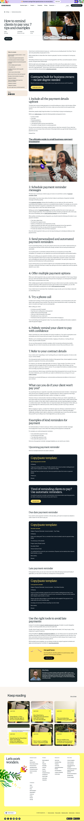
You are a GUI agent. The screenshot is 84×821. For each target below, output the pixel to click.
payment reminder (36, 202)
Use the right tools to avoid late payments (16, 87)
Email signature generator (72, 768)
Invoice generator (70, 764)
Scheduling (44, 765)
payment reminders (44, 210)
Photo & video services (34, 764)
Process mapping (70, 777)
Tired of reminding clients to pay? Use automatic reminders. (15, 81)
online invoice (38, 114)
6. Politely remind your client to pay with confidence (15, 70)
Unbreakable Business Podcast (59, 768)
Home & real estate (33, 771)
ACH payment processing (58, 286)
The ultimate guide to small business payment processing (50, 140)
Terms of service (51, 812)
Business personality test (71, 773)
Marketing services (33, 767)
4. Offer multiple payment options (14, 65)
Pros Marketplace (58, 770)
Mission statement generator (70, 771)
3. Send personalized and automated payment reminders (17, 62)
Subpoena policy (64, 812)
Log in (67, 5)
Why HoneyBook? (45, 760)
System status (72, 812)
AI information (57, 774)
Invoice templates (70, 762)
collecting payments (51, 69)
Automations (44, 778)
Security (31, 799)
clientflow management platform (46, 633)
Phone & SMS (44, 776)
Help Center (57, 760)
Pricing (45, 5)
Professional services (34, 769)
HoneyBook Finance (46, 772)
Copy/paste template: (12, 78)
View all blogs (73, 696)
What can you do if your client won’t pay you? (16, 74)
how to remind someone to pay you (50, 625)
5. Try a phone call (11, 67)
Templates (40, 5)
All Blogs (7, 12)
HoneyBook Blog (58, 762)
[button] (24, 5)
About (31, 785)
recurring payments (54, 643)
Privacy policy (58, 812)
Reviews (31, 797)
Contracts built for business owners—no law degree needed (16, 55)
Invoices (43, 769)
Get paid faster (35, 501)
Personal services (33, 765)
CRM (43, 762)
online (30, 374)
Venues (31, 760)
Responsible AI (32, 792)
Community (57, 765)
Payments (44, 771)
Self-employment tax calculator (71, 766)
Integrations (44, 780)
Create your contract (37, 87)
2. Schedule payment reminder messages (16, 59)
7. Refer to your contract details (14, 72)
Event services (32, 762)
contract (34, 374)
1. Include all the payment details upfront (16, 57)
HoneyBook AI (45, 774)
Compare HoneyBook (59, 772)
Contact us (32, 794)
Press (31, 788)
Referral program (33, 790)
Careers (31, 787)
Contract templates (70, 760)
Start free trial (49, 658)
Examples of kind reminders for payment (16, 76)
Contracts (44, 767)
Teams (31, 772)
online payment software (50, 213)
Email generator (70, 775)
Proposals (44, 764)
